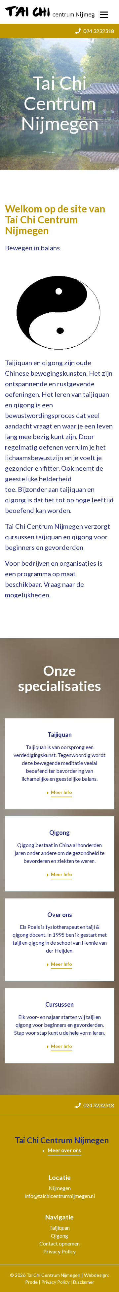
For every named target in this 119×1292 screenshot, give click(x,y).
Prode (31, 1282)
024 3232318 (98, 31)
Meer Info (61, 792)
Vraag (52, 584)
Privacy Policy (59, 1251)
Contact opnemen (59, 1243)
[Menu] (104, 14)
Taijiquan (59, 1227)
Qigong (59, 1235)
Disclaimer (83, 1282)
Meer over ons (64, 1150)
